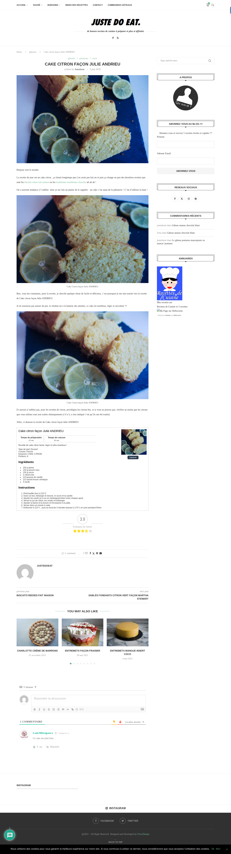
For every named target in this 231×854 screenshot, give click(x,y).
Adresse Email (164, 153)
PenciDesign (143, 834)
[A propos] (185, 98)
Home (19, 52)
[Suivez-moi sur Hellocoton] (170, 311)
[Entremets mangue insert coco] (127, 632)
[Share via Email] (100, 553)
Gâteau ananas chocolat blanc (186, 225)
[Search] (212, 5)
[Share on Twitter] (93, 553)
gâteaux (33, 52)
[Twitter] (118, 38)
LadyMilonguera (43, 733)
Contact (98, 5)
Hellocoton (177, 315)
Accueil (21, 5)
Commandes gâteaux (120, 5)
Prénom (160, 137)
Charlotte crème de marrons (37, 650)
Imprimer (133, 458)
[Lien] (72, 709)
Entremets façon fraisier (82, 650)
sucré (36, 5)
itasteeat (167, 315)
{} (77, 709)
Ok (212, 848)
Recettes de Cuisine (166, 306)
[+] (82, 709)
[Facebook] (113, 38)
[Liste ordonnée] (53, 709)
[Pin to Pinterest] (97, 553)
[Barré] (49, 709)
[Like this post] (86, 553)
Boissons (53, 5)
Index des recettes (76, 5)
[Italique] (39, 709)
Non (218, 848)
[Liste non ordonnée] (58, 709)
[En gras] (34, 709)
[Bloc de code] (67, 709)
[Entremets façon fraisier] (82, 632)
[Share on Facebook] (90, 553)
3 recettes (182, 306)
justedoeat (79, 69)
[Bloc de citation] (63, 709)
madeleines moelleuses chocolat (71, 182)
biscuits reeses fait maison (36, 182)
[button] (21, 641)
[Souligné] (44, 709)
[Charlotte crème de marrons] (37, 632)
